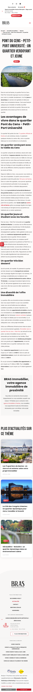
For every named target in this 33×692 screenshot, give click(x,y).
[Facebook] (13, 4)
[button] (2, 11)
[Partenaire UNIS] (11, 671)
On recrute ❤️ (21, 7)
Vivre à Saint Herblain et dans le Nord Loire (15, 655)
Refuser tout (9, 689)
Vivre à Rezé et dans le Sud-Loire (15, 652)
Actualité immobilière (12, 30)
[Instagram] (16, 4)
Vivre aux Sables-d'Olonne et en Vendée (16, 661)
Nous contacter (12, 7)
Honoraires (15, 610)
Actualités (15, 601)
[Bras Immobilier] (5, 23)
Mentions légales (15, 607)
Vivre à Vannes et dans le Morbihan (15, 658)
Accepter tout (24, 689)
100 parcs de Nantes (25, 179)
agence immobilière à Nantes (12, 403)
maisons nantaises (21, 315)
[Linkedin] (20, 4)
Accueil (3, 30)
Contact (15, 604)
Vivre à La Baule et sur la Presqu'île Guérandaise (15, 648)
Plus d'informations (20, 634)
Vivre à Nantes (15, 644)
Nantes (22, 30)
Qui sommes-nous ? (15, 598)
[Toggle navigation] (30, 23)
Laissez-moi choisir (6, 686)
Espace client (16, 15)
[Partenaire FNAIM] (21, 671)
